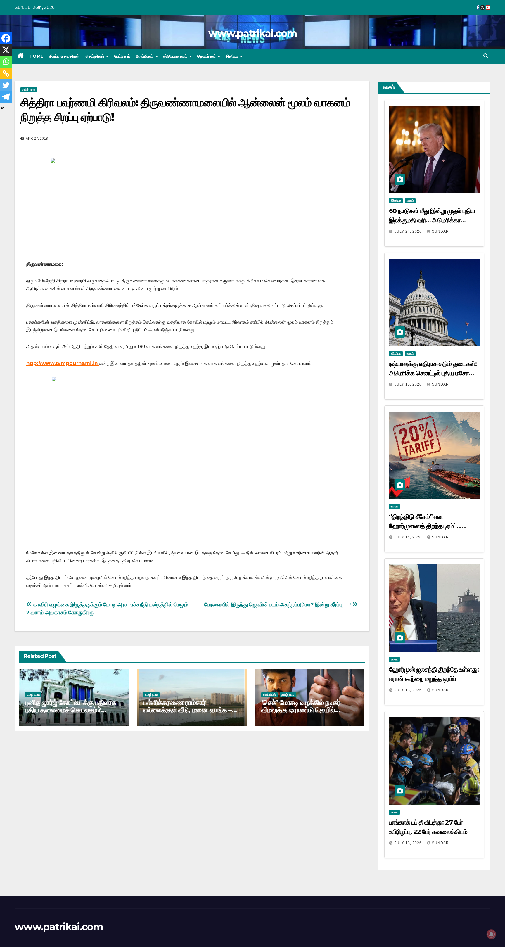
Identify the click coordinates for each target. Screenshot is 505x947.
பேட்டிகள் (122, 56)
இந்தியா (396, 200)
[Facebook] (6, 38)
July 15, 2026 (409, 384)
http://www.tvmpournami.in (62, 363)
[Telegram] (6, 97)
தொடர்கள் (207, 56)
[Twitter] (6, 85)
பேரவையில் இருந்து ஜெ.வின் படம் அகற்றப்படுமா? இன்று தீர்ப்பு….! (278, 605)
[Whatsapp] (6, 62)
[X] (6, 50)
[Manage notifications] (491, 934)
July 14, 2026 (409, 537)
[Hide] (2, 108)
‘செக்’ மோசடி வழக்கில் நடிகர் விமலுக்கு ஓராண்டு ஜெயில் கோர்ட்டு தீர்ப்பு (300, 709)
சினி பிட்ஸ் (269, 694)
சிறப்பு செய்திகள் (64, 56)
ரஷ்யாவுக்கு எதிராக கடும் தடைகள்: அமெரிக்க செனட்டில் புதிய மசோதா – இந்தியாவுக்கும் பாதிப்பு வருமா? (433, 373)
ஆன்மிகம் (145, 56)
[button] (485, 55)
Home (37, 56)
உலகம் (410, 200)
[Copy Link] (6, 73)
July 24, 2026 (409, 231)
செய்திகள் (96, 56)
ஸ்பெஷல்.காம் (176, 56)
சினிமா (232, 56)
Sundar (440, 231)
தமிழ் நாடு (28, 89)
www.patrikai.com (252, 33)
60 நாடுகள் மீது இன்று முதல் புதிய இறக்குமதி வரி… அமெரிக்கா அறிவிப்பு (432, 220)
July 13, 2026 (409, 690)
